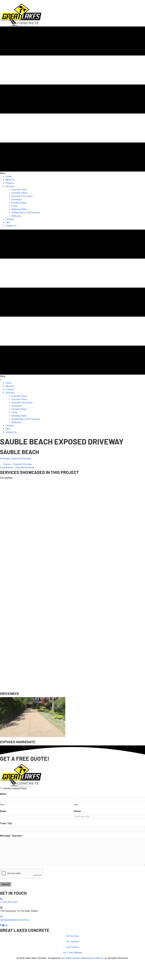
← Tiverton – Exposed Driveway (16, 464)
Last (76, 804)
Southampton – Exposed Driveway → (18, 467)
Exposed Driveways (21, 458)
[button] (10, 1)
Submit (5, 884)
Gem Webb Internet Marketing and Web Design (84, 958)
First (2, 804)
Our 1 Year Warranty (72, 952)
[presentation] (21, 873)
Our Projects (72, 947)
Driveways (5, 458)
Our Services (72, 936)
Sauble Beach (19, 451)
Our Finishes (72, 941)
